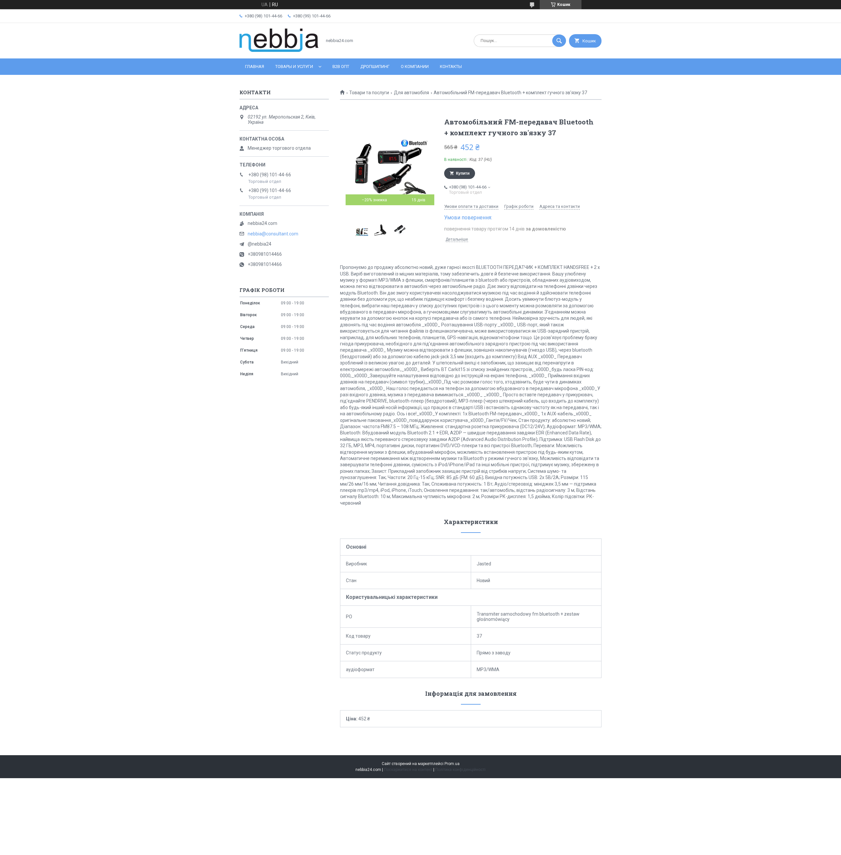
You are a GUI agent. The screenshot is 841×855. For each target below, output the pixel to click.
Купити (462, 173)
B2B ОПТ (340, 66)
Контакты (451, 66)
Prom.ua (452, 763)
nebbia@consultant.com (273, 233)
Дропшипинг (375, 66)
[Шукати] (559, 40)
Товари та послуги (369, 92)
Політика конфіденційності (460, 769)
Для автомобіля (411, 92)
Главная (254, 66)
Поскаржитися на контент (408, 769)
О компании (415, 66)
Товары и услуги (294, 66)
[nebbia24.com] (278, 50)
